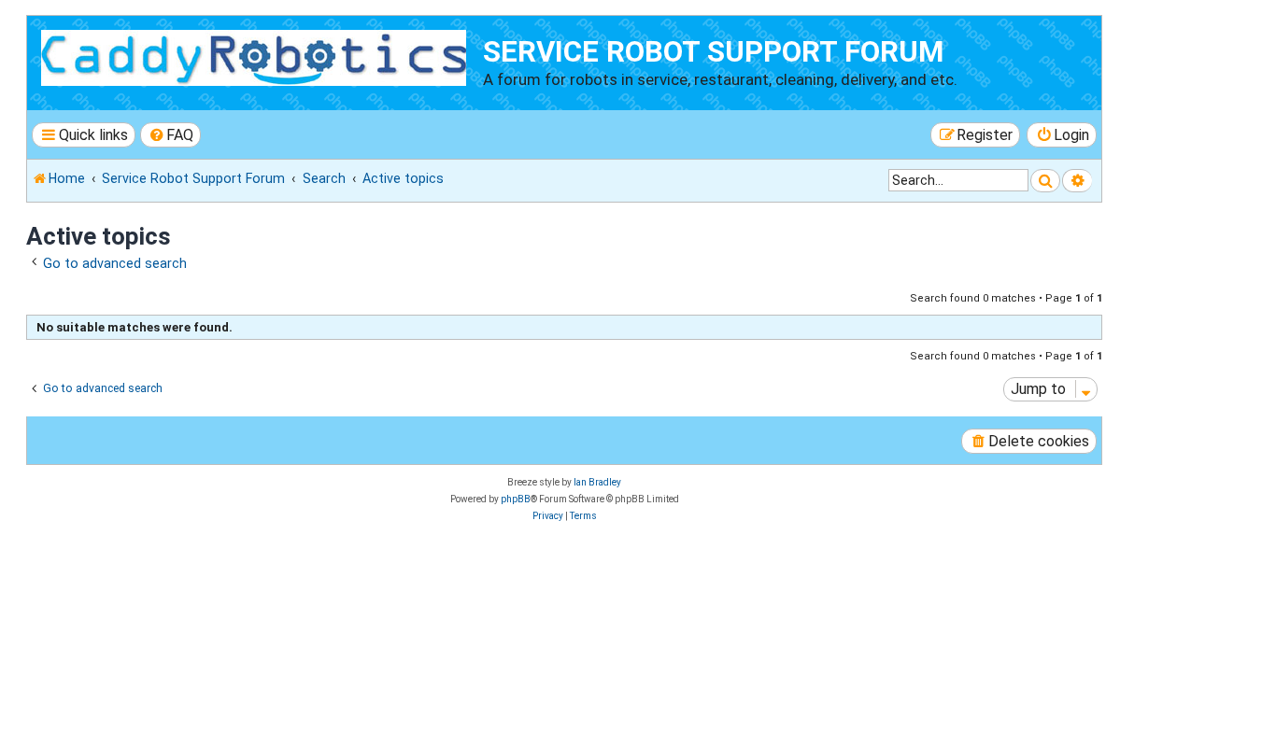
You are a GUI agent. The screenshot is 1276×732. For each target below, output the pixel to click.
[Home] (257, 55)
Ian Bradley (597, 482)
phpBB (516, 499)
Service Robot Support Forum (713, 52)
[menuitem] (171, 135)
